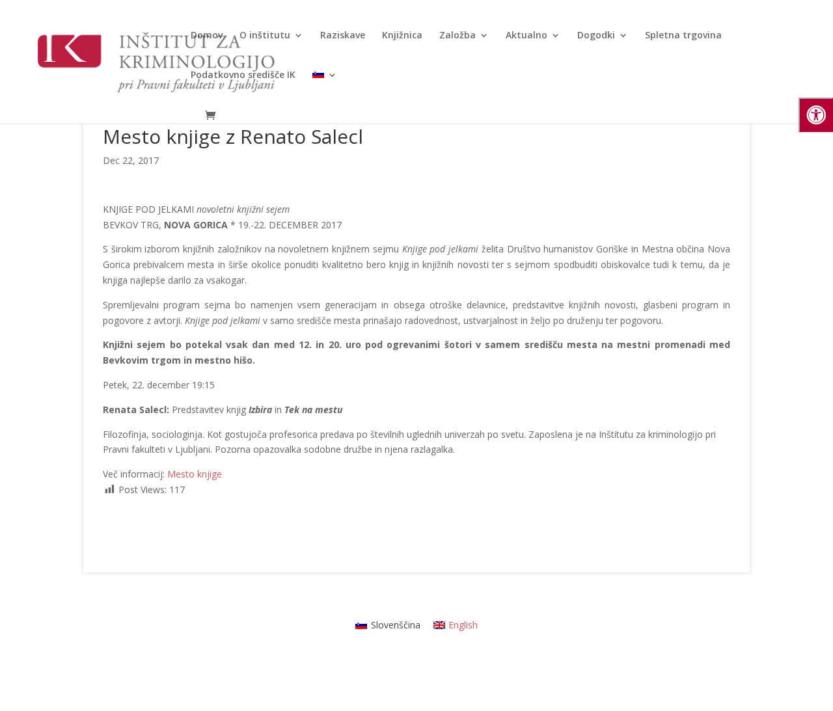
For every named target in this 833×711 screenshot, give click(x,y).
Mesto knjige (194, 474)
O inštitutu (264, 36)
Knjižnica (402, 36)
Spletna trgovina (683, 36)
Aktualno (526, 36)
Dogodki (596, 36)
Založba (457, 36)
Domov (207, 36)
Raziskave (342, 36)
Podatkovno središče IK (243, 75)
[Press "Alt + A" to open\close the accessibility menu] (816, 115)
